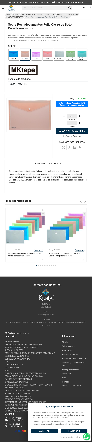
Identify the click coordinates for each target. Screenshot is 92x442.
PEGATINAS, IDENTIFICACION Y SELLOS (22, 390)
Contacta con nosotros (71, 385)
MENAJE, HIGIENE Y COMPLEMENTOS (21, 411)
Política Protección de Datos (74, 358)
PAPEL (8, 370)
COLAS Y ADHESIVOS (14, 365)
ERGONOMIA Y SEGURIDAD (16, 408)
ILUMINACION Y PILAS (14, 388)
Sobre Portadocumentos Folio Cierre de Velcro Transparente (24, 254)
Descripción (39, 163)
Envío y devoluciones (71, 369)
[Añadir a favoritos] (43, 214)
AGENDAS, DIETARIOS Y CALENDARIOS (21, 347)
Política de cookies (81, 437)
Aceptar (44, 431)
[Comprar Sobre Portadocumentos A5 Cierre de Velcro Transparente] (82, 260)
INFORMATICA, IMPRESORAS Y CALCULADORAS (25, 402)
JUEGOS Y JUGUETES (14, 350)
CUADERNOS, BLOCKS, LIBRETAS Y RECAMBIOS (25, 373)
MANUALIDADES (12, 367)
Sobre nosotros (68, 346)
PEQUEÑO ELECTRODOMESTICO (19, 399)
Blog (64, 378)
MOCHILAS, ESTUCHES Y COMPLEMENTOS (23, 344)
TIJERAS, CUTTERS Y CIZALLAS (18, 379)
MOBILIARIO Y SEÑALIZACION (18, 396)
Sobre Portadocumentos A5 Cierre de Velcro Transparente (64, 254)
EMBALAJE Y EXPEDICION (16, 405)
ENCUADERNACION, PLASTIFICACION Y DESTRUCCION (28, 385)
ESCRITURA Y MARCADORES (17, 356)
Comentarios (55, 163)
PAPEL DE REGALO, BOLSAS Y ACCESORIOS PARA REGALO (30, 353)
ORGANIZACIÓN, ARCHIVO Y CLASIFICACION (37, 15)
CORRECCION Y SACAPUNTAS (17, 359)
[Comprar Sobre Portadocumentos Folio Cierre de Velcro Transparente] (41, 260)
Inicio (8, 15)
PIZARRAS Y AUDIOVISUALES (17, 393)
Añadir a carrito (73, 131)
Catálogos (66, 374)
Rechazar (74, 431)
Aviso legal (67, 350)
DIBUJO (8, 362)
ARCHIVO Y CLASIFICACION (67, 15)
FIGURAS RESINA (12, 341)
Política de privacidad (66, 437)
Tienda (15, 15)
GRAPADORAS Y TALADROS (16, 382)
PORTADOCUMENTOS (14, 17)
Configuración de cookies (18, 333)
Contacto (66, 382)
